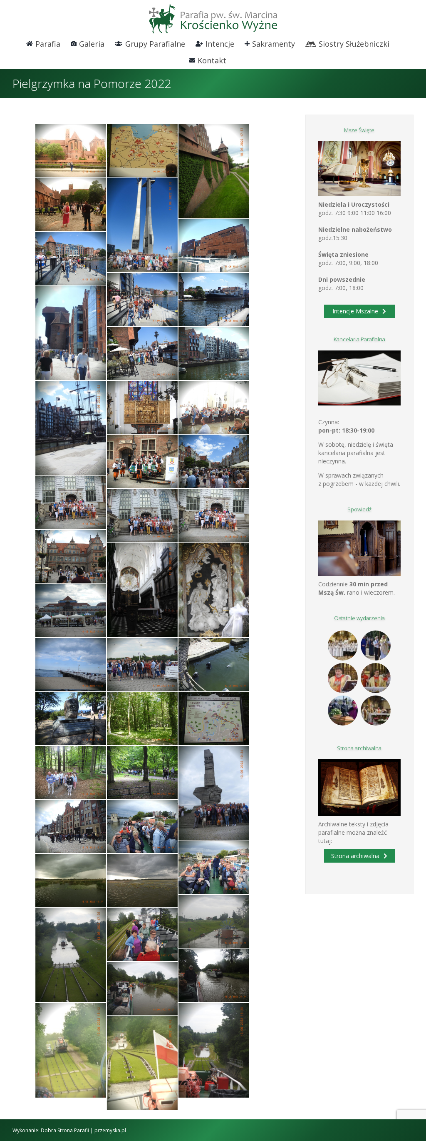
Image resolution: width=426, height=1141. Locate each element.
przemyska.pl (110, 1130)
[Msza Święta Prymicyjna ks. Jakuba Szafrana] (375, 678)
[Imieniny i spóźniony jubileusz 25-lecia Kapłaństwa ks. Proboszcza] (343, 678)
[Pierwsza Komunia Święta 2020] (343, 645)
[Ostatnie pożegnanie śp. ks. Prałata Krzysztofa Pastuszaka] (343, 710)
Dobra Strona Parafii (65, 1130)
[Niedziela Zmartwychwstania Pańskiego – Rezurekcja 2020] (375, 710)
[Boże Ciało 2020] (375, 645)
